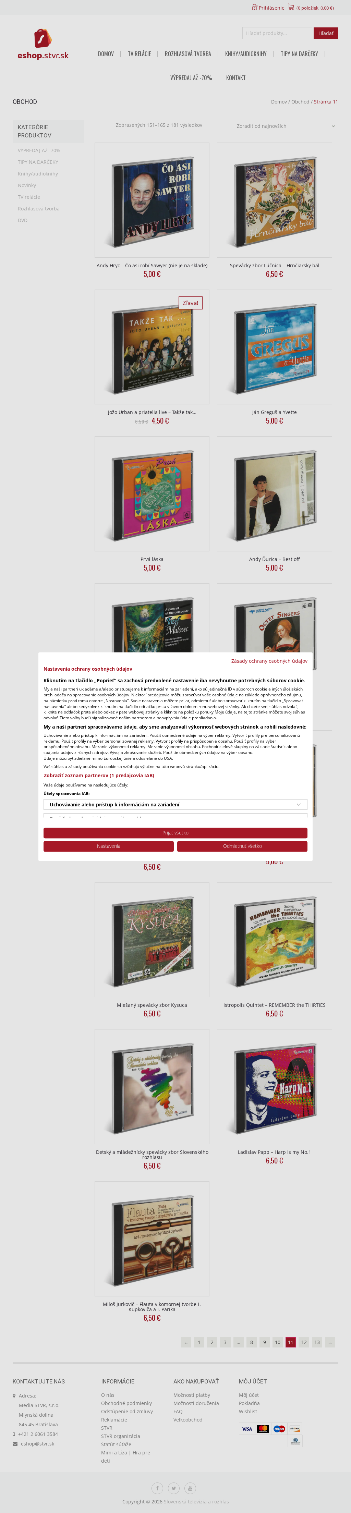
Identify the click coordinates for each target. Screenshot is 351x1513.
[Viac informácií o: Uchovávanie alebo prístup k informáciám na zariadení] (299, 804)
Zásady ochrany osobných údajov (269, 661)
